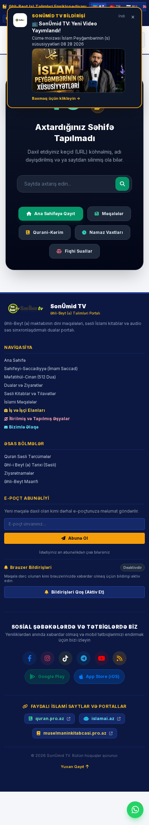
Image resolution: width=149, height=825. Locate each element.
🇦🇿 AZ (98, 6)
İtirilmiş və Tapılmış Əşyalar (39, 418)
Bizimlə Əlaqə (23, 427)
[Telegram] (83, 658)
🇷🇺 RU (131, 6)
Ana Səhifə (15, 360)
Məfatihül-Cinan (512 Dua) (30, 376)
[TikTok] (65, 658)
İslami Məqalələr (20, 402)
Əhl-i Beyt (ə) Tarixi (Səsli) (30, 464)
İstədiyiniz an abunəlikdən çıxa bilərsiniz (74, 552)
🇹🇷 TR (115, 6)
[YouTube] (101, 658)
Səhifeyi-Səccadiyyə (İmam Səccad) (41, 368)
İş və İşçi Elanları (27, 410)
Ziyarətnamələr (19, 473)
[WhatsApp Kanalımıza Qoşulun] (135, 809)
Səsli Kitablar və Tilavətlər (30, 393)
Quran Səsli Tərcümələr (27, 456)
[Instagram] (47, 658)
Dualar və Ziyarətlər (23, 385)
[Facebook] (29, 658)
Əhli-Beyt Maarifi (21, 481)
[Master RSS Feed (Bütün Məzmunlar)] (119, 658)
